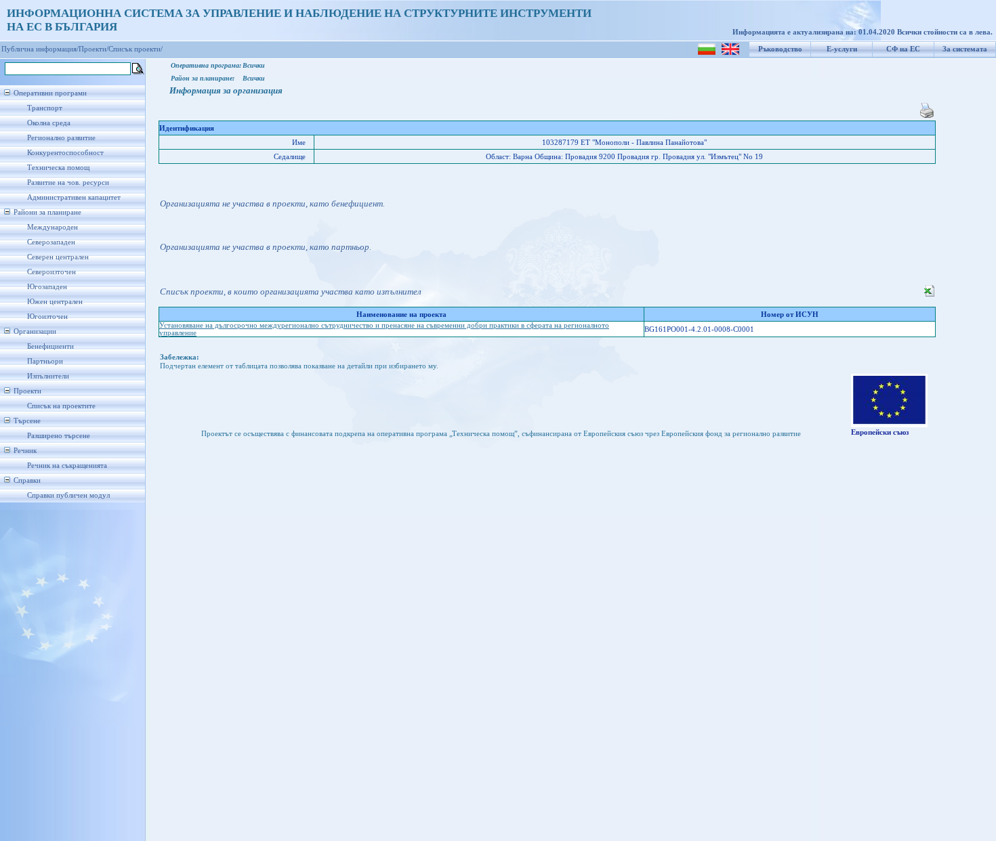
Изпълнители (48, 376)
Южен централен (55, 301)
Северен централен (58, 257)
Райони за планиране (47, 212)
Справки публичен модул (68, 495)
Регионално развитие (61, 138)
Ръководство (780, 49)
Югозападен (47, 286)
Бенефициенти (50, 346)
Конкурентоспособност (65, 152)
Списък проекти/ (135, 49)
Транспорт (44, 108)
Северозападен (51, 242)
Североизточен (51, 272)
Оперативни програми (50, 93)
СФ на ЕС (903, 49)
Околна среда (48, 123)
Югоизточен (47, 316)
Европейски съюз (880, 432)
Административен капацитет (74, 197)
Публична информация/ (40, 49)
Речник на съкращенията (67, 465)
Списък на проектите (61, 406)
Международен (52, 227)
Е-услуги (842, 49)
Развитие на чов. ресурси (68, 182)
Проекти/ (93, 49)
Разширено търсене (58, 435)
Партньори (45, 361)
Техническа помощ (58, 167)
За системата (964, 49)
